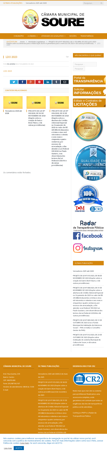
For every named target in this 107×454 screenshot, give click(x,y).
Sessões (73, 36)
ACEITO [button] (19, 448)
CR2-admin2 (11, 64)
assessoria (77, 397)
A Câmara (32, 36)
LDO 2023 (7, 71)
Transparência (87, 36)
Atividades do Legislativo (52, 36)
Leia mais (24, 443)
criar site (88, 391)
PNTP (84, 413)
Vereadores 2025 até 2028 (83, 271)
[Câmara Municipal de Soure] (53, 19)
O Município (19, 36)
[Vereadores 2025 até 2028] (13, 102)
